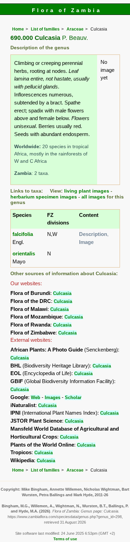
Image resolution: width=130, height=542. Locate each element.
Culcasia (62, 293)
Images (52, 397)
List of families (45, 29)
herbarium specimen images (43, 197)
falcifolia (22, 234)
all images (93, 197)
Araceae (75, 29)
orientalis (23, 253)
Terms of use (65, 539)
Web (35, 397)
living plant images (86, 191)
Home (18, 29)
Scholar (73, 397)
